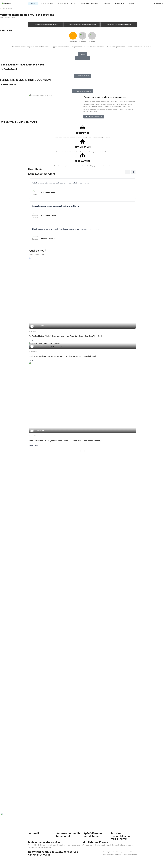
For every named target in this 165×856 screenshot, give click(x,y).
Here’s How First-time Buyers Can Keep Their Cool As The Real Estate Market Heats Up (65, 440)
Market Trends (33, 445)
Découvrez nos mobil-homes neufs (46, 25)
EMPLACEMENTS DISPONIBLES (90, 3)
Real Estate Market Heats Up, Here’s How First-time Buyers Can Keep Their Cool (62, 356)
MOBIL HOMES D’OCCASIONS (67, 3)
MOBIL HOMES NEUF (47, 3)
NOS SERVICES (119, 3)
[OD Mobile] (6, 3)
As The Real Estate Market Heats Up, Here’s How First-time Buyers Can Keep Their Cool (65, 336)
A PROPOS (107, 3)
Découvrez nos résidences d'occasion (82, 25)
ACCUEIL (33, 3)
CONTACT (132, 3)
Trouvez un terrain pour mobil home (118, 25)
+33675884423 (157, 4)
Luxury (31, 340)
